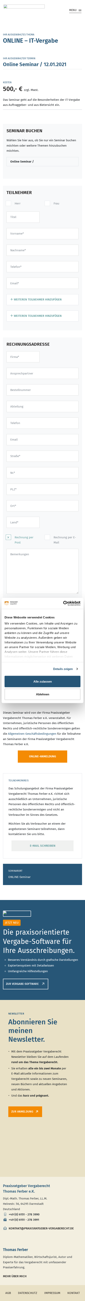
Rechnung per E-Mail (65, 540)
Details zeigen (63, 669)
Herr (18, 203)
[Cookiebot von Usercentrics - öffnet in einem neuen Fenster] (63, 603)
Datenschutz (27, 1293)
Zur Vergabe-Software (22, 984)
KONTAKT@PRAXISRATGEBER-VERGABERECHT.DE (41, 1228)
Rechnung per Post (24, 540)
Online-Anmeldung (42, 756)
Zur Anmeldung (22, 1111)
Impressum (52, 1293)
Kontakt (73, 1293)
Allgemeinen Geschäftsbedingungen (32, 734)
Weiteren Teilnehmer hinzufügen (37, 299)
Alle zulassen (42, 681)
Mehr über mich (14, 1276)
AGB (8, 1293)
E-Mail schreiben (42, 845)
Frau (56, 203)
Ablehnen (42, 694)
